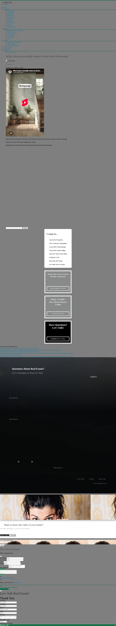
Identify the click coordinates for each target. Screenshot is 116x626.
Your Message (4, 567)
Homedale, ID (11, 17)
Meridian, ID (11, 22)
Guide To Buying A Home (14, 30)
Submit (2, 574)
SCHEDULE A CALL (58, 339)
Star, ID (9, 25)
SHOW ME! (4, 535)
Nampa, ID (10, 12)
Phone (2, 564)
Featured (6, 9)
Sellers (5, 40)
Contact (6, 4)
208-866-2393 (8, 2)
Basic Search (11, 32)
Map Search (10, 35)
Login (9, 38)
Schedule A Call (11, 52)
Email (1, 562)
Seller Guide (10, 43)
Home (5, 7)
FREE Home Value (58, 288)
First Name (3, 558)
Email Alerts (10, 37)
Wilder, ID (10, 15)
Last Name (3, 560)
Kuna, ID (10, 20)
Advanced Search (12, 33)
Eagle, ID (10, 23)
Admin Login (102, 479)
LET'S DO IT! (4, 589)
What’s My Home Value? (14, 42)
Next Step (3, 569)
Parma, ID (10, 14)
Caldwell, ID (11, 10)
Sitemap (91, 479)
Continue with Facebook (7, 578)
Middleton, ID (11, 27)
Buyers (6, 28)
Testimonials (7, 48)
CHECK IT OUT (58, 313)
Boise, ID (10, 19)
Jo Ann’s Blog (8, 47)
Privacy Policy (80, 479)
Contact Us (93, 376)
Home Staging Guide (13, 45)
